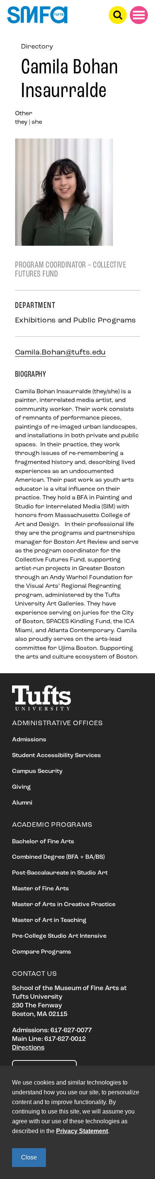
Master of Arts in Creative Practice (63, 905)
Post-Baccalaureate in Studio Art (60, 873)
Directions (28, 1048)
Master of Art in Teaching (49, 920)
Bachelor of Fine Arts (43, 842)
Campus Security (37, 771)
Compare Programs (41, 952)
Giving (21, 787)
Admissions (29, 740)
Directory (37, 47)
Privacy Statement (82, 1131)
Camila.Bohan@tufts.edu (60, 352)
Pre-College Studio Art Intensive (59, 936)
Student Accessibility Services (56, 756)
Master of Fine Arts (40, 889)
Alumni (22, 803)
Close (29, 1157)
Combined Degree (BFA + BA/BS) (58, 857)
